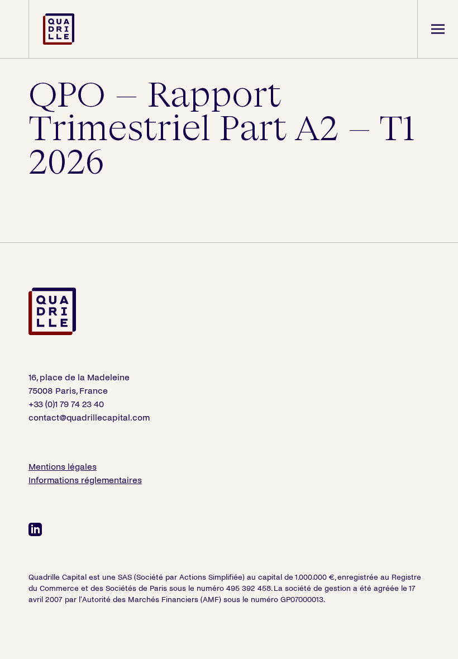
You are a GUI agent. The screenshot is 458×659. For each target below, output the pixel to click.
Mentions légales (62, 466)
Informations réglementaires (85, 480)
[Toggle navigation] (437, 29)
